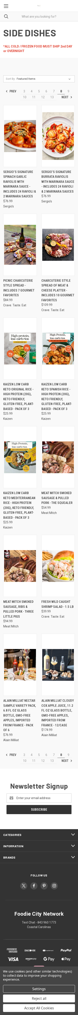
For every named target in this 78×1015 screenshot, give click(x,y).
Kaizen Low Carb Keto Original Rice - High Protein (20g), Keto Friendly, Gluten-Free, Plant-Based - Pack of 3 (18, 396)
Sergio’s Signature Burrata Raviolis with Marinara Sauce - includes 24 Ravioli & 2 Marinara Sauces (57, 181)
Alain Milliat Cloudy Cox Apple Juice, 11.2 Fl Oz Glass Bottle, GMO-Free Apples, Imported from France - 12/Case (57, 713)
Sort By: (10, 78)
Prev (12, 91)
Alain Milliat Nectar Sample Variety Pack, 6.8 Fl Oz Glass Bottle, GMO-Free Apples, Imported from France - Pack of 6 (19, 715)
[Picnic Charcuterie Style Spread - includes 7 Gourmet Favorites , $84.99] (20, 245)
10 (24, 97)
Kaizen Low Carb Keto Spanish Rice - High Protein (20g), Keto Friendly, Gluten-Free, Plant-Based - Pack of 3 (56, 396)
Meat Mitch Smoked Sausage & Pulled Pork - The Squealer (57, 498)
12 (43, 97)
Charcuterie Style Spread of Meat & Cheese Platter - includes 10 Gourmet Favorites (57, 290)
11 (34, 97)
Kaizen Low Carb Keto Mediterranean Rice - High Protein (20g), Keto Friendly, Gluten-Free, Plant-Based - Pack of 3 (19, 505)
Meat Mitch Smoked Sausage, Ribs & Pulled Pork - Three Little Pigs (18, 609)
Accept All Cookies (39, 1008)
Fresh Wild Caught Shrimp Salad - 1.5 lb (57, 604)
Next (65, 97)
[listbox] (44, 79)
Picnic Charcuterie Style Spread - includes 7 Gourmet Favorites (18, 288)
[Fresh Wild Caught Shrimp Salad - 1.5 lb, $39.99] (58, 566)
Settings (39, 988)
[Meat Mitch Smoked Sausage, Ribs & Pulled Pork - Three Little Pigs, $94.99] (20, 566)
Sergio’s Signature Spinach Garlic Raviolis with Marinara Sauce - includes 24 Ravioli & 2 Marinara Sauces (19, 184)
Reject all (39, 998)
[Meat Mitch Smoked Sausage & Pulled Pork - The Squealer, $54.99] (58, 457)
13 (52, 97)
